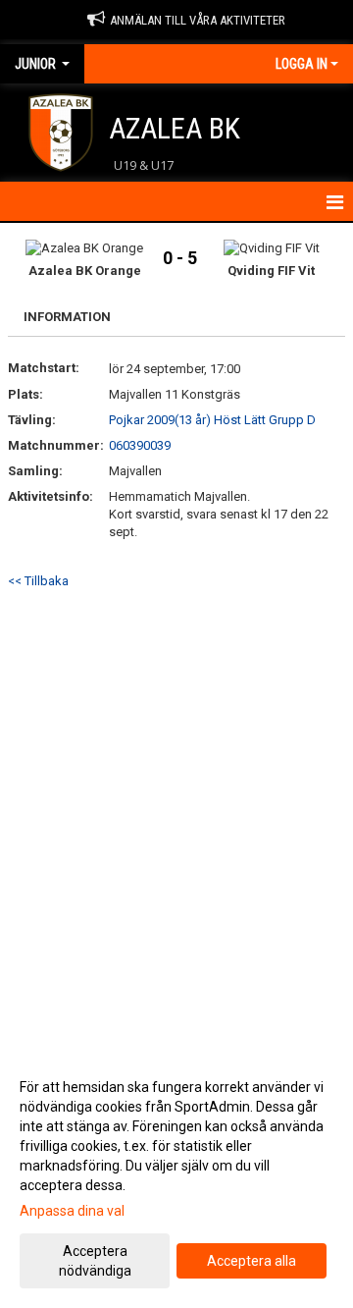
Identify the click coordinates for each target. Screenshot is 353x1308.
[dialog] (176, 1178)
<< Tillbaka (38, 580)
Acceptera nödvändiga (95, 1261)
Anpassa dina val (72, 1211)
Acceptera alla (251, 1261)
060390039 (140, 445)
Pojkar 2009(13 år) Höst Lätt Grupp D (212, 419)
